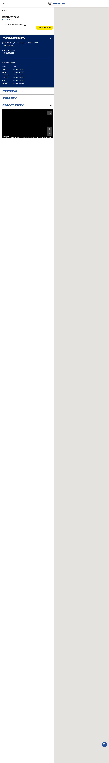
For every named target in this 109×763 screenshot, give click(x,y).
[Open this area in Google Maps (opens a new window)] (5, 136)
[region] (27, 123)
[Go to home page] (56, 4)
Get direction (9, 45)
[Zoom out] (49, 133)
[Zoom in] (49, 129)
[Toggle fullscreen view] (49, 113)
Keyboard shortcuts (16, 137)
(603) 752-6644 (9, 53)
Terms (41, 137)
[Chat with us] (104, 744)
